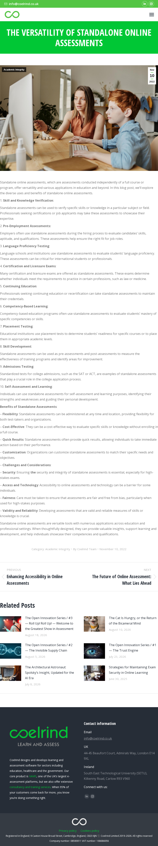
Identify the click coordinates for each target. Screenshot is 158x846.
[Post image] (10, 624)
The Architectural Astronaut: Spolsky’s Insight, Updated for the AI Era (49, 672)
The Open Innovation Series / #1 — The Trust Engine (132, 648)
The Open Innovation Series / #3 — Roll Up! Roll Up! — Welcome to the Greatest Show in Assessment (49, 623)
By (85, 549)
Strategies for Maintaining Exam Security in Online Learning (132, 670)
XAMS (32, 776)
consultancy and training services (30, 787)
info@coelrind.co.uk (24, 4)
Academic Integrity (14, 69)
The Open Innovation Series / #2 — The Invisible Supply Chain (48, 648)
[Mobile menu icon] (151, 14)
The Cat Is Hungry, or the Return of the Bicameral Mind (132, 620)
